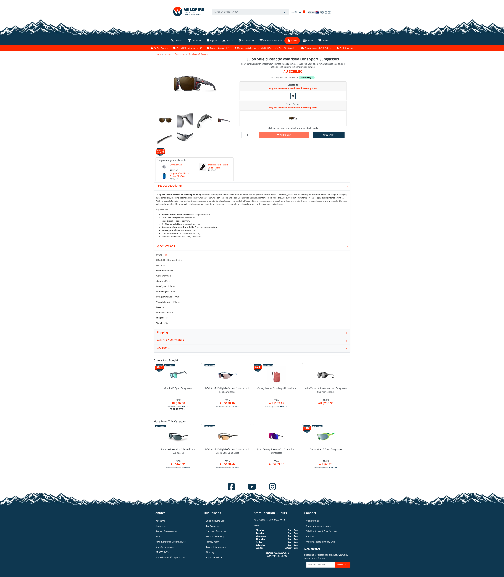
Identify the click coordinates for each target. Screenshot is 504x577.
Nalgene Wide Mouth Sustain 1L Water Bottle (179, 176)
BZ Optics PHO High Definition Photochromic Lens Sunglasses (227, 390)
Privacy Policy (212, 541)
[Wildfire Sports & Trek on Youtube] (329, 12)
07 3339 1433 (162, 552)
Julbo (166, 254)
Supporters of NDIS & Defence (318, 48)
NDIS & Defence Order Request (171, 541)
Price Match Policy (215, 536)
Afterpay (210, 552)
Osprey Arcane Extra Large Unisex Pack (276, 388)
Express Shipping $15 (220, 48)
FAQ (158, 536)
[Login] (295, 12)
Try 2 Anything (346, 48)
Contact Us (161, 526)
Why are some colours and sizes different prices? (293, 88)
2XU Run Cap (176, 164)
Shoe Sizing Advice (165, 547)
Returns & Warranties (166, 531)
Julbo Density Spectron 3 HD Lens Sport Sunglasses (276, 451)
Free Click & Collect (287, 48)
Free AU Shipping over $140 (189, 48)
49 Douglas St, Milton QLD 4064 (269, 519)
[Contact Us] (292, 12)
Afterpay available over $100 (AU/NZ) (254, 48)
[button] (329, 135)
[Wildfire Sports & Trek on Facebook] (322, 12)
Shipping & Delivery (215, 520)
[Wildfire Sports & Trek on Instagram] (325, 12)
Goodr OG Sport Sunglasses (178, 388)
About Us (160, 520)
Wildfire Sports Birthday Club (320, 541)
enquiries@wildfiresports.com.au (172, 557)
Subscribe (341, 564)
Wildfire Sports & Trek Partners (321, 531)
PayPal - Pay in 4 (214, 557)
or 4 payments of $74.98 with (285, 77)
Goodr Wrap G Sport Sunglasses (326, 449)
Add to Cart (285, 135)
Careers (310, 536)
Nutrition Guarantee (216, 531)
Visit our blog (312, 520)
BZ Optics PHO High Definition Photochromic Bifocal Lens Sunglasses (227, 451)
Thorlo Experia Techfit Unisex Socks (218, 166)
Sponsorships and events (318, 526)
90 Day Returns (161, 48)
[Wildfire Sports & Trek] (188, 11)
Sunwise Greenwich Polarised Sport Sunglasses (178, 451)
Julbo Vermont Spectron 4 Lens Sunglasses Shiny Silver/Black (326, 390)
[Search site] (284, 12)
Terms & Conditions (216, 547)
